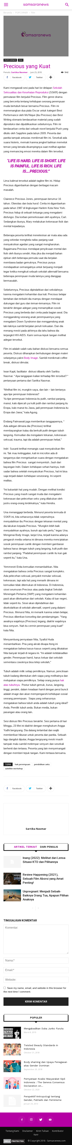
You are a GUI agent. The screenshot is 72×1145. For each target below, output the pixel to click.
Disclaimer (27, 1130)
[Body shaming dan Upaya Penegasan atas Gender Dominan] (12, 1066)
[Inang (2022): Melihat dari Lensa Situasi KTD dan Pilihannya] (12, 862)
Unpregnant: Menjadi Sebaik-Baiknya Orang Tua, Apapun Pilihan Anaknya (46, 895)
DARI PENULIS (49, 847)
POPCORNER (10, 60)
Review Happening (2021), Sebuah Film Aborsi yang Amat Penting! (43, 878)
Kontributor (58, 1130)
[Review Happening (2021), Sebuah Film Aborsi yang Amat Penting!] (12, 879)
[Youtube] (50, 1119)
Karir (36, 1134)
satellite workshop (14, 768)
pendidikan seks (42, 764)
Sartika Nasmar (19, 72)
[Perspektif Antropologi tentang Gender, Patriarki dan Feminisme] (12, 1101)
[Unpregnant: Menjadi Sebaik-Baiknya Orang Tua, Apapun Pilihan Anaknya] (12, 895)
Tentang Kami (12, 1130)
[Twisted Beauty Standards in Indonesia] (12, 1050)
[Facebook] (21, 1119)
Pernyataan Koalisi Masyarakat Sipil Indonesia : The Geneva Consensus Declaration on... (44, 1082)
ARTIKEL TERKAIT (25, 847)
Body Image (31, 357)
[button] (67, 4)
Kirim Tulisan (42, 1130)
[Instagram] (31, 1119)
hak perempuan (22, 764)
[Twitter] (40, 1119)
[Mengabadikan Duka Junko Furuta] (12, 1033)
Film (20, 60)
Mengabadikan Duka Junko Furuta (43, 1028)
